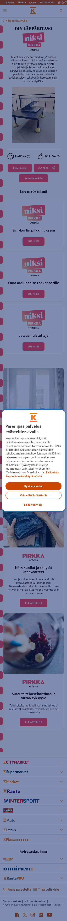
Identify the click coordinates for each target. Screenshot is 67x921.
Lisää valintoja (33, 504)
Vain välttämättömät (33, 495)
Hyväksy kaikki (33, 486)
